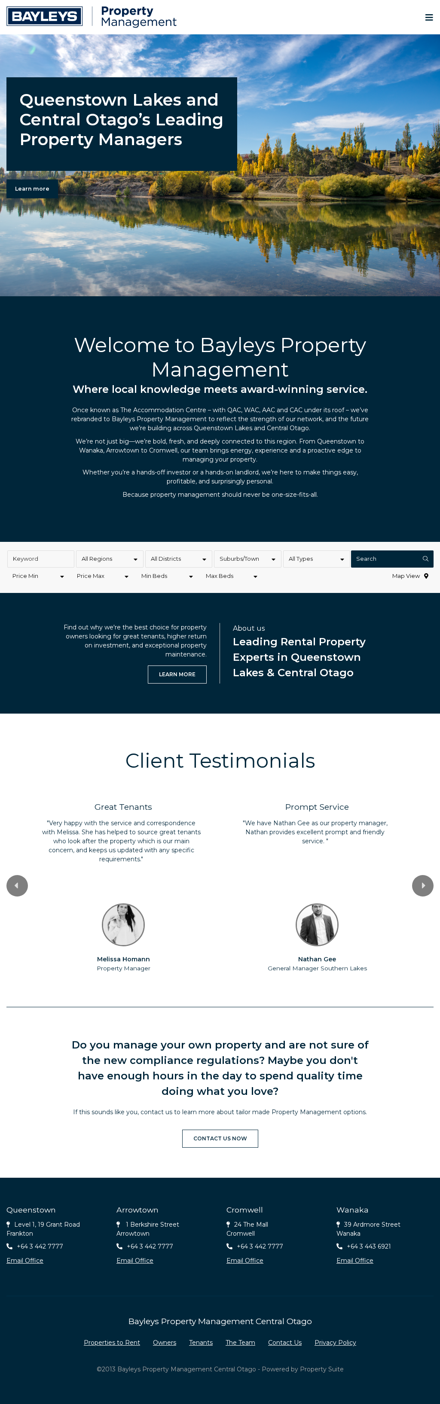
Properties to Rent (112, 1342)
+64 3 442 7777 (40, 1246)
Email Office (24, 1260)
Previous (17, 885)
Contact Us (285, 1342)
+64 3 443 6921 (369, 1246)
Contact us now (220, 1138)
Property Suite (322, 1369)
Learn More (177, 674)
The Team (240, 1342)
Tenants (201, 1342)
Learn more (32, 188)
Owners (164, 1342)
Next (423, 885)
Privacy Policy (335, 1342)
